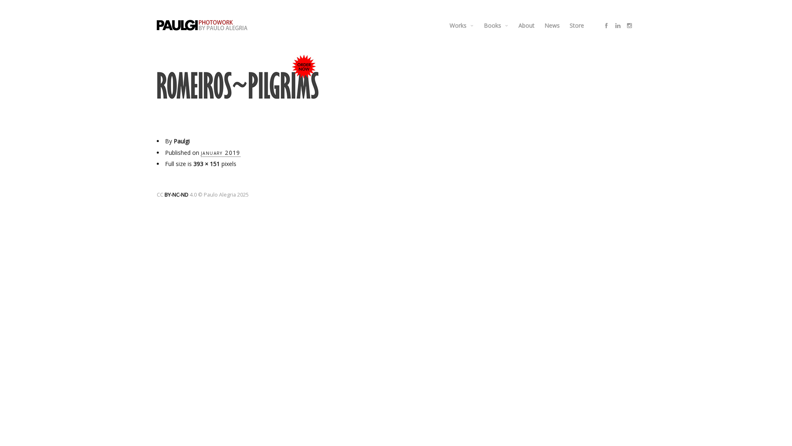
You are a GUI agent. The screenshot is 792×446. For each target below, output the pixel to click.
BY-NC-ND (177, 194)
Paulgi (182, 141)
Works (458, 25)
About (527, 25)
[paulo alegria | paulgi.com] (202, 25)
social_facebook (606, 25)
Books (492, 25)
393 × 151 (206, 164)
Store (577, 25)
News (552, 25)
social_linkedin (618, 25)
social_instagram (629, 25)
